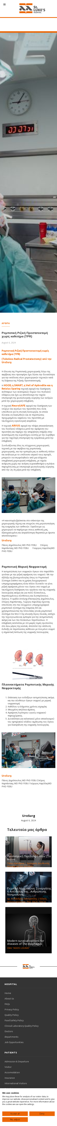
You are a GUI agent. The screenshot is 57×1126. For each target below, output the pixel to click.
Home (8, 993)
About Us (9, 998)
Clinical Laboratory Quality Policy (21, 1026)
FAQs (7, 1004)
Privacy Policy (12, 1009)
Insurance (10, 1078)
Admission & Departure (17, 1061)
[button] (4, 4)
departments (11, 1036)
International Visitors (16, 1083)
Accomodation (12, 1072)
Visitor (8, 1067)
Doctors (9, 1031)
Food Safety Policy (14, 1020)
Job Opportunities (14, 1042)
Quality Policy (12, 1015)
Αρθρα (6, 323)
